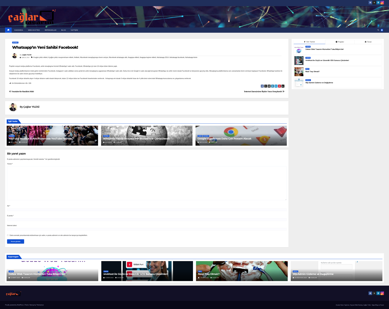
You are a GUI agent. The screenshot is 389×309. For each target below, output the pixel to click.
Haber (200, 136)
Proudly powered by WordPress (14, 305)
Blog (63, 30)
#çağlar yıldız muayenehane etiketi (60, 57)
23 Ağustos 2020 (301, 277)
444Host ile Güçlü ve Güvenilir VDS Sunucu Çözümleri (327, 60)
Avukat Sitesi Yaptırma (342, 305)
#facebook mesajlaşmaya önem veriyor (94, 57)
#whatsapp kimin (191, 57)
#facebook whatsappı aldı (118, 57)
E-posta (10, 216)
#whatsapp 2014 (163, 57)
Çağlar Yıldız (367, 305)
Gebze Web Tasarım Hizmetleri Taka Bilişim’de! (324, 49)
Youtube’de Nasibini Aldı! (22, 91)
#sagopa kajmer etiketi (148, 57)
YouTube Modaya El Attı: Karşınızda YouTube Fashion (40, 138)
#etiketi (76, 57)
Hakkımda (18, 30)
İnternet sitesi (12, 225)
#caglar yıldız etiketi (40, 57)
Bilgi (307, 68)
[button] (378, 30)
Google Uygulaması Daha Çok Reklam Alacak (224, 138)
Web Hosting (33, 30)
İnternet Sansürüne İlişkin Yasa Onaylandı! (263, 91)
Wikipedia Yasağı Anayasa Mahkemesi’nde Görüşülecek (136, 138)
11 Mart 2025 (15, 277)
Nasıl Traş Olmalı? (312, 72)
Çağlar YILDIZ (27, 55)
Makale (308, 80)
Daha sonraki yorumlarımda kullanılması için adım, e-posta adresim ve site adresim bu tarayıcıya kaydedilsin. (49, 235)
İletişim (74, 30)
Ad (8, 206)
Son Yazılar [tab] (310, 42)
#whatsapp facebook (176, 57)
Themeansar (40, 305)
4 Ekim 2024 (109, 277)
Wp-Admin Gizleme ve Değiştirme (319, 83)
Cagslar (24, 142)
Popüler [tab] (341, 42)
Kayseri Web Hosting (356, 305)
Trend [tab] (369, 42)
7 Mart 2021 (204, 277)
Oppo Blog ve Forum (377, 305)
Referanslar (50, 30)
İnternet (15, 42)
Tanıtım (308, 46)
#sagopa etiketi (133, 57)
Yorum (10, 164)
